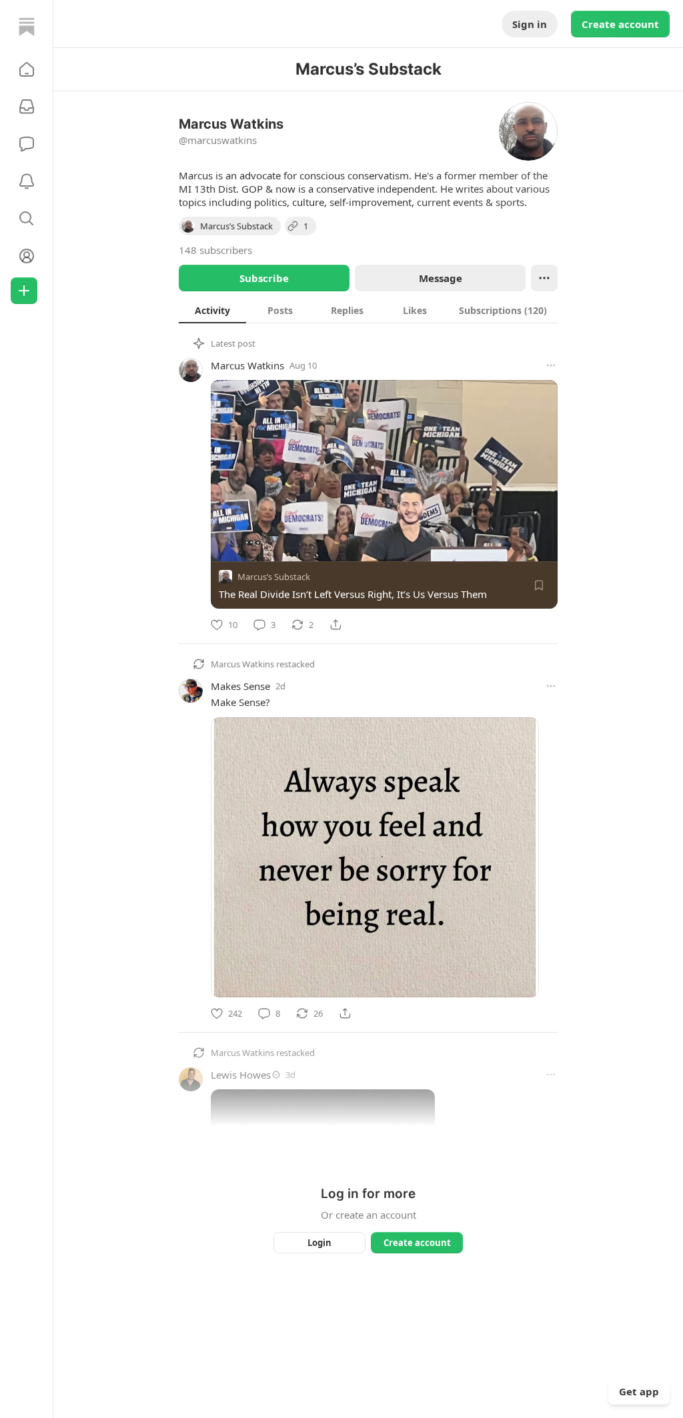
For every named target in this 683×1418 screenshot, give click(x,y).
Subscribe (264, 278)
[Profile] (27, 256)
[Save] (539, 585)
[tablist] (368, 310)
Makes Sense (240, 686)
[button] (27, 69)
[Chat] (27, 144)
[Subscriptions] (27, 107)
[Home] (27, 27)
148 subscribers (215, 250)
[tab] (212, 310)
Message (440, 278)
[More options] (551, 365)
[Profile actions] (544, 278)
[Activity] (27, 181)
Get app (639, 1391)
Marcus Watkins (247, 365)
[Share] (335, 624)
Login (319, 1243)
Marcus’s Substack (273, 577)
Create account (620, 24)
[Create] (24, 290)
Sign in (529, 24)
